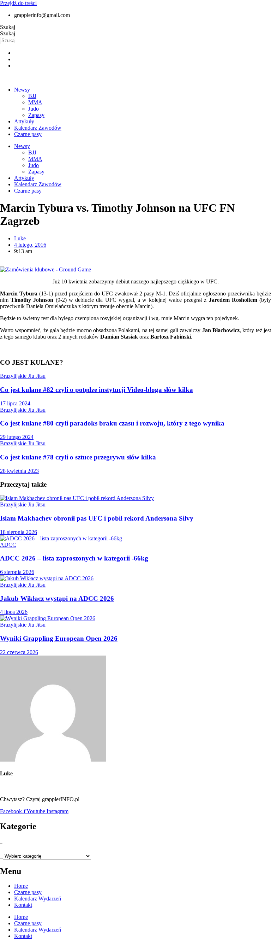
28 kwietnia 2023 (19, 471)
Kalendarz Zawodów (37, 128)
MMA (35, 102)
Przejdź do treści (18, 3)
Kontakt (23, 905)
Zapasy (36, 115)
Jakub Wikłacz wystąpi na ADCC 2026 (57, 598)
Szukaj (7, 27)
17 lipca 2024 (15, 403)
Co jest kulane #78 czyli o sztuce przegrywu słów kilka (78, 457)
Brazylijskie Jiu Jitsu (23, 376)
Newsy (22, 90)
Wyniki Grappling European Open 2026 (59, 638)
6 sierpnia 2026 (17, 572)
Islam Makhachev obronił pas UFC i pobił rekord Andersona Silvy (96, 518)
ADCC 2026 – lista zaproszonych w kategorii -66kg (74, 558)
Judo (33, 109)
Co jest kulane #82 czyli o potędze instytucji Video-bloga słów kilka (96, 389)
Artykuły (24, 121)
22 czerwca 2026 (19, 652)
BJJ (32, 96)
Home (21, 886)
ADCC (8, 545)
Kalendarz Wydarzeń (37, 899)
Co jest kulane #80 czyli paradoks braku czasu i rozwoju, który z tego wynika (112, 423)
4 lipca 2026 (14, 612)
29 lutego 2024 (17, 437)
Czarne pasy (28, 134)
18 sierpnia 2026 (18, 532)
